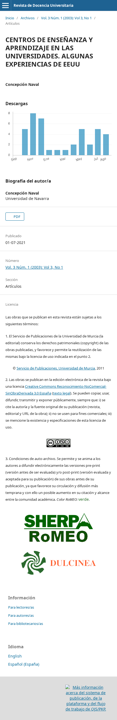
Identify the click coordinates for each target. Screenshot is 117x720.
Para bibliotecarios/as (25, 623)
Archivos (28, 17)
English (15, 656)
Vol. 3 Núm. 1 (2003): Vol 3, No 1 (66, 17)
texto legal (61, 393)
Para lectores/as (21, 607)
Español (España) (23, 664)
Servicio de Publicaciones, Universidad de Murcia (56, 368)
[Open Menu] (5, 5)
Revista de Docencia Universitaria (43, 5)
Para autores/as (21, 615)
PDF (16, 216)
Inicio (9, 17)
